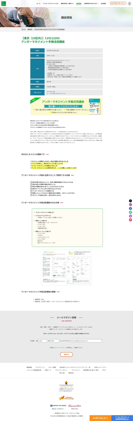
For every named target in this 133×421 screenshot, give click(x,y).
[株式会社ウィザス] (66, 396)
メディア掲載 (52, 367)
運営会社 (71, 373)
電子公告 (62, 373)
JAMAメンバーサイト (100, 367)
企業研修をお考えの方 (90, 3)
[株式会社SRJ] (74, 404)
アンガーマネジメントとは (50, 3)
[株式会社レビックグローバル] (58, 404)
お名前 (32, 341)
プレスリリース (40, 367)
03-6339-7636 (51, 91)
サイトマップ (75, 370)
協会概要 (103, 3)
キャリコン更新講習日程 (34, 370)
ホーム (38, 3)
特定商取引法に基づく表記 (90, 370)
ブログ (104, 370)
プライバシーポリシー (59, 347)
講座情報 (78, 3)
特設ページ (48, 370)
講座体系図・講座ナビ (67, 3)
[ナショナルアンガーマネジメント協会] (66, 382)
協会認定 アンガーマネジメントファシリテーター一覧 (75, 367)
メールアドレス (65, 341)
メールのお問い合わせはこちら (56, 93)
